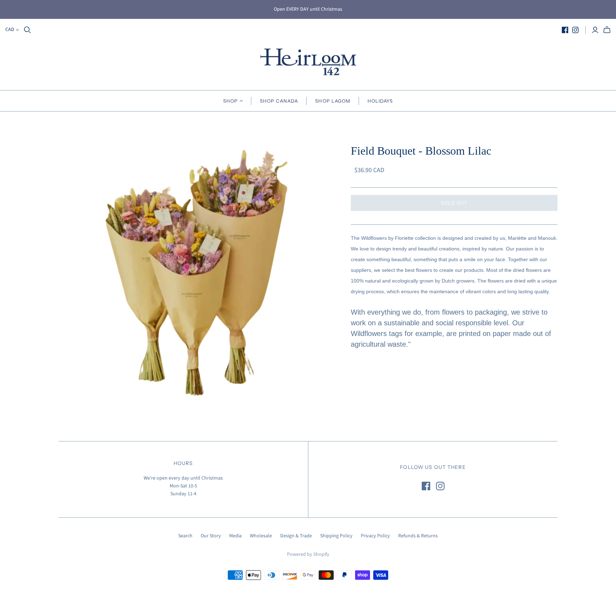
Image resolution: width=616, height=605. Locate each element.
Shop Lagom (332, 101)
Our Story (211, 535)
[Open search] (27, 29)
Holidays (380, 101)
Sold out (454, 203)
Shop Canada (279, 101)
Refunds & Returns (418, 535)
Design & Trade (296, 535)
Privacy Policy (375, 535)
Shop (230, 101)
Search (185, 535)
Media (235, 535)
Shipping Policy (336, 535)
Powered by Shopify (308, 554)
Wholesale (261, 535)
